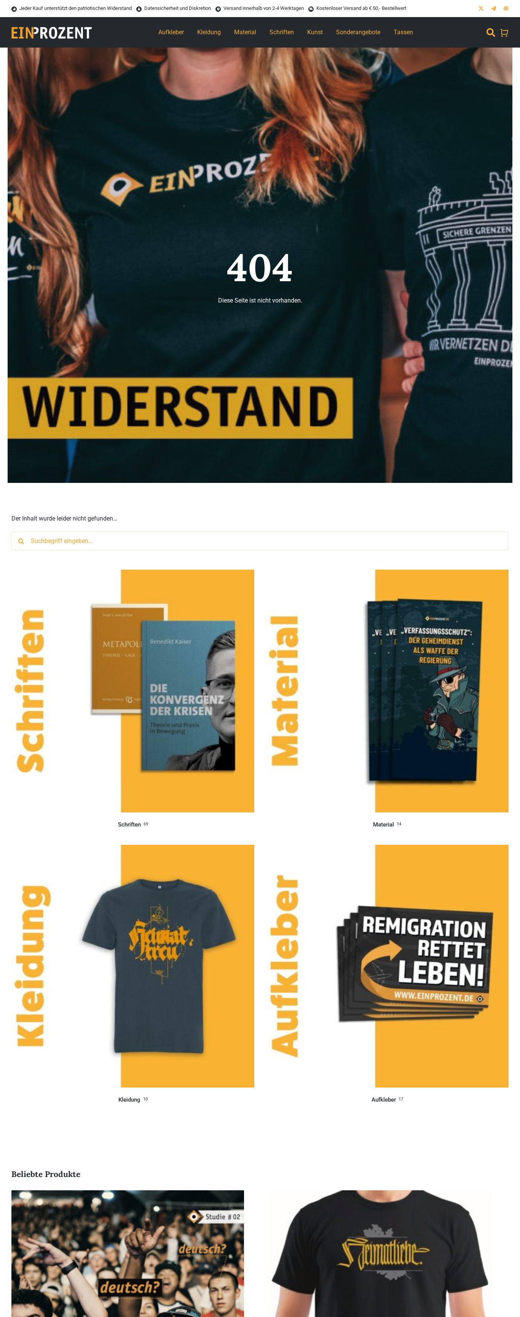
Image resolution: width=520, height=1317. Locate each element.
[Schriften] (132, 574)
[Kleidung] (132, 850)
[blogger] (506, 8)
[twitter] (481, 8)
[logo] (51, 23)
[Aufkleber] (387, 850)
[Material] (387, 574)
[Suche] (491, 32)
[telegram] (493, 8)
